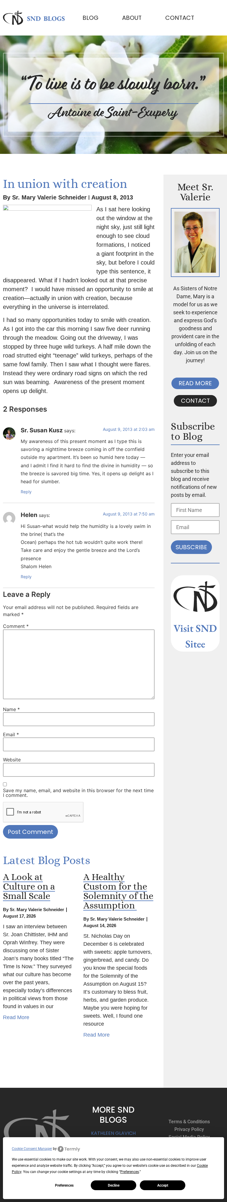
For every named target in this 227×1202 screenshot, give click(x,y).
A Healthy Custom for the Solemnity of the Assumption (118, 891)
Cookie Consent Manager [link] (32, 1149)
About (132, 18)
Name (11, 709)
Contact (179, 18)
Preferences (64, 1185)
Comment (16, 626)
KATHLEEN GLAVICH (113, 1133)
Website (12, 759)
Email (11, 734)
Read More (16, 1017)
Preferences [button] (129, 1172)
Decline (113, 1185)
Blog (90, 18)
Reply (26, 491)
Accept (162, 1185)
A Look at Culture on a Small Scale (29, 886)
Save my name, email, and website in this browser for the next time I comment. (78, 792)
